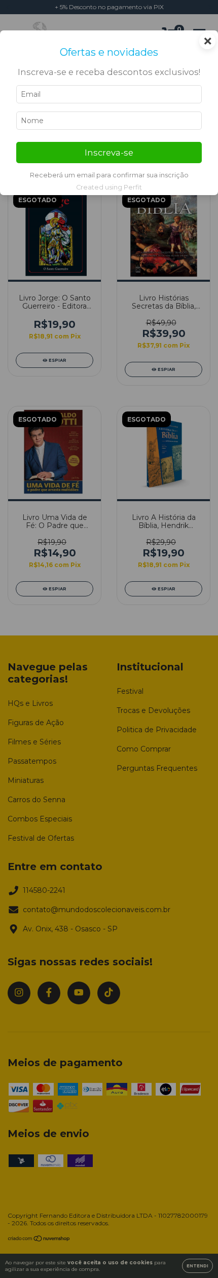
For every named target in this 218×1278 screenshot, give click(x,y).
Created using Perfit (109, 187)
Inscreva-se (109, 152)
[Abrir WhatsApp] (192, 1252)
